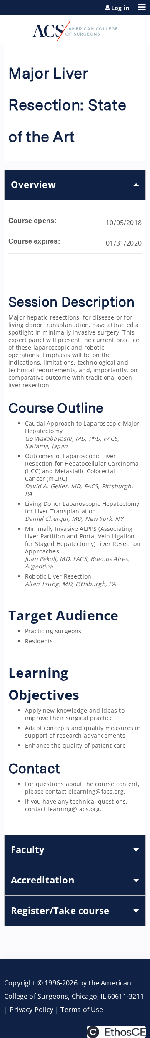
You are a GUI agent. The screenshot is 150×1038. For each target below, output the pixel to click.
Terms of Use (81, 1009)
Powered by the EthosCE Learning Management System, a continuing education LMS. (116, 1032)
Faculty (28, 849)
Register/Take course (60, 910)
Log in (120, 8)
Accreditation (42, 880)
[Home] (75, 28)
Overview (33, 184)
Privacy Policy (31, 1009)
